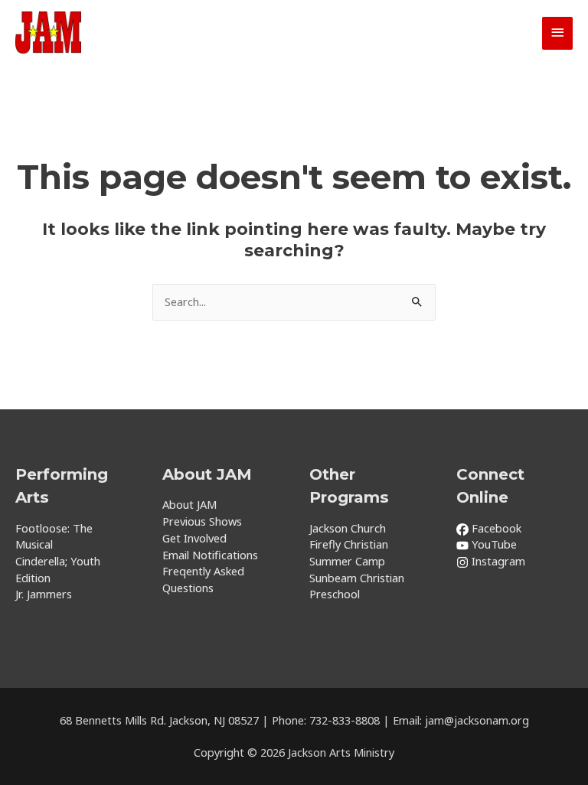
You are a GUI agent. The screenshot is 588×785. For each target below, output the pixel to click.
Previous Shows (202, 521)
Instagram (497, 560)
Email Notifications (210, 554)
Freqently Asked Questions (203, 579)
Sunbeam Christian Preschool (356, 586)
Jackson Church (347, 528)
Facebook (495, 528)
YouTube (493, 544)
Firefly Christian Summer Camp (348, 552)
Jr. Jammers (43, 593)
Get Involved (194, 538)
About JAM (189, 504)
